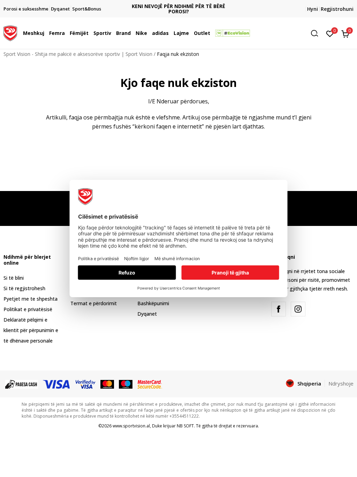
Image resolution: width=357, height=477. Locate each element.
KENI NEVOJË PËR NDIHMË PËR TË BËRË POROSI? (178, 8)
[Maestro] (125, 384)
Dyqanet (147, 313)
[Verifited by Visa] (86, 384)
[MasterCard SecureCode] (149, 384)
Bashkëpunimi (153, 303)
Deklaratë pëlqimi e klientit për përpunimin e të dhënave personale (30, 330)
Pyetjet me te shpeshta (30, 298)
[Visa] (57, 384)
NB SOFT (185, 426)
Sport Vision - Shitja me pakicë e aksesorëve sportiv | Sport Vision (77, 54)
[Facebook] (279, 309)
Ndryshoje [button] (341, 383)
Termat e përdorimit (93, 303)
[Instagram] (298, 309)
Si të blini (13, 277)
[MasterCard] (107, 384)
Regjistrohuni (337, 9)
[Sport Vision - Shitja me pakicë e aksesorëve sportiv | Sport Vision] (10, 32)
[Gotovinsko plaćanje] (21, 384)
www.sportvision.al (131, 426)
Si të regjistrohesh (24, 288)
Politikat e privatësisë (27, 309)
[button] (46, 33)
